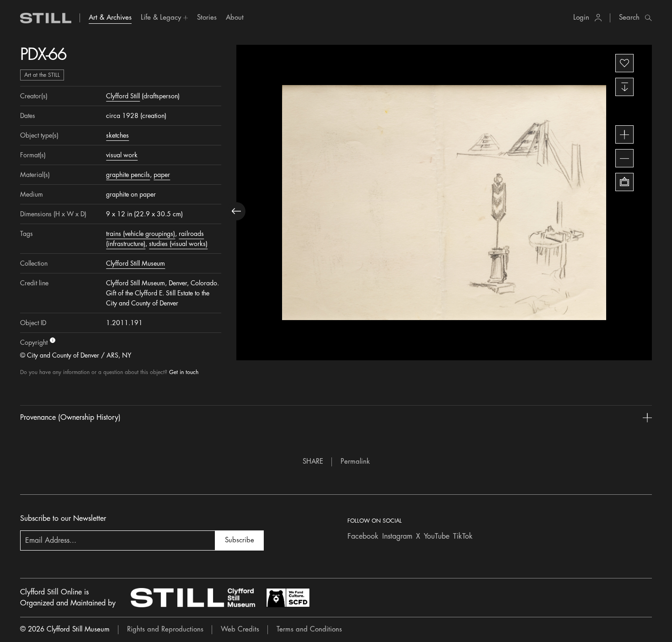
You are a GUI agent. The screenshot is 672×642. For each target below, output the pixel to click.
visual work (122, 155)
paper (162, 174)
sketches (117, 135)
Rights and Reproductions (165, 629)
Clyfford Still (123, 96)
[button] (164, 18)
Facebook (363, 536)
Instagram (397, 536)
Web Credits (240, 629)
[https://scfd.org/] (288, 597)
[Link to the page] (45, 18)
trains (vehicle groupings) (140, 233)
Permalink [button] (355, 461)
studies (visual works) (178, 244)
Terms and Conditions (309, 629)
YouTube (436, 536)
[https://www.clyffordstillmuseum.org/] (193, 597)
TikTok (463, 536)
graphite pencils (128, 174)
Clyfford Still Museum (135, 263)
